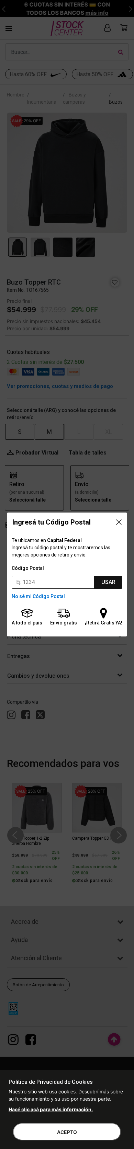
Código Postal (28, 568)
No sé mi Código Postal (38, 596)
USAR (108, 582)
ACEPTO (67, 1132)
